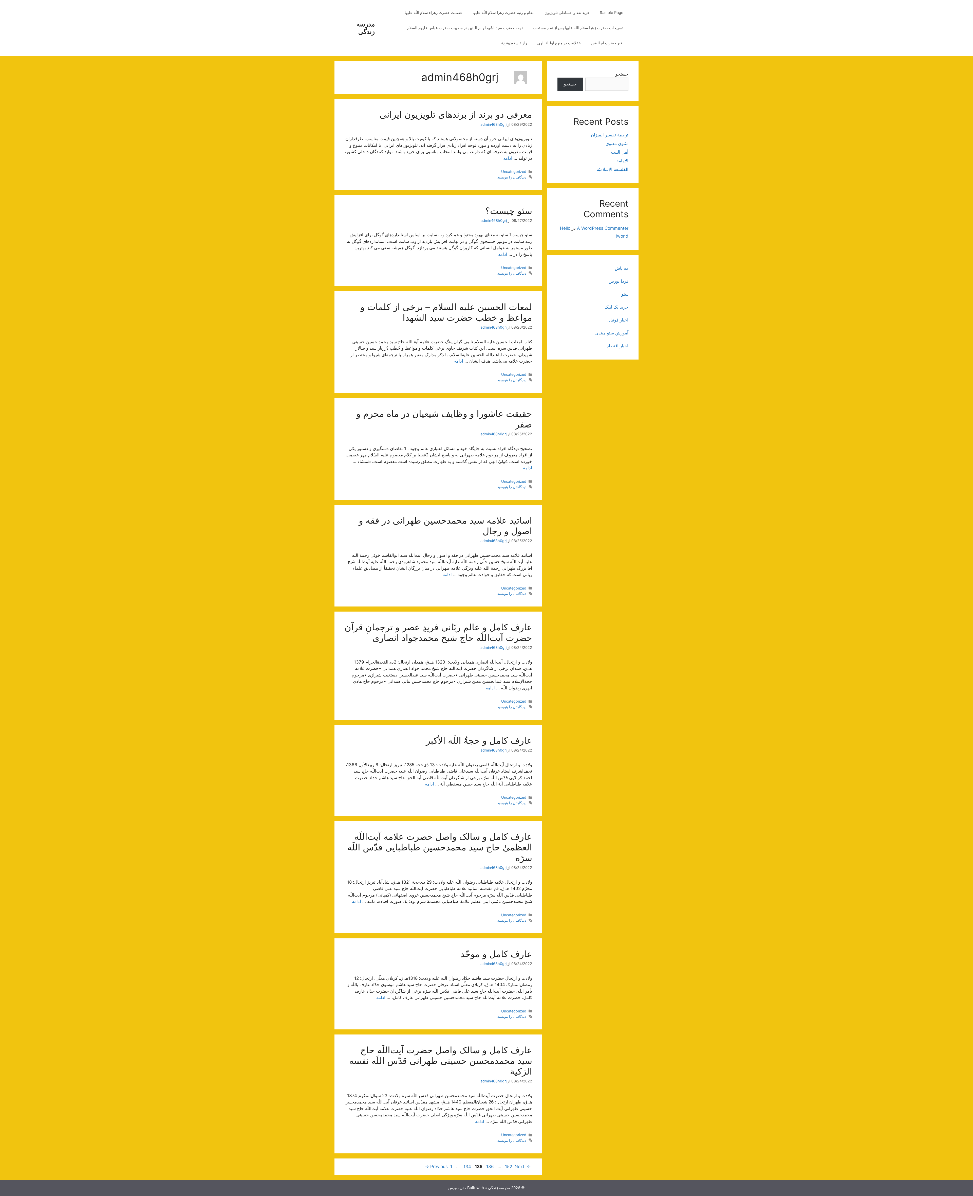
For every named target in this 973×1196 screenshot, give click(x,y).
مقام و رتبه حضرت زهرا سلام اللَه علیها (503, 12)
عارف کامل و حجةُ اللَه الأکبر (479, 740)
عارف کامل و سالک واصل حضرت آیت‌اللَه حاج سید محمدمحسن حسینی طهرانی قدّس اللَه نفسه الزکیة (440, 1061)
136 (489, 1166)
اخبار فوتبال (617, 320)
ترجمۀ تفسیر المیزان (609, 134)
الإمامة (622, 160)
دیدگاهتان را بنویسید (511, 177)
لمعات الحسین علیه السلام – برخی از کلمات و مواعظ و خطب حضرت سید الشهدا (446, 312)
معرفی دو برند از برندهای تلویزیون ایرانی (456, 114)
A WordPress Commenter (602, 228)
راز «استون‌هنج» (514, 43)
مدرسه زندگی (366, 27)
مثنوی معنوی (617, 143)
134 (466, 1166)
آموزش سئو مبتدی (611, 332)
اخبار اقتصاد (617, 345)
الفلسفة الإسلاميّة (612, 169)
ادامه (507, 158)
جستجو (621, 74)
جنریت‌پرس (457, 1187)
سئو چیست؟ (508, 210)
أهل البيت (619, 152)
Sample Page (611, 12)
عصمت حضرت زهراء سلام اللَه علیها (433, 12)
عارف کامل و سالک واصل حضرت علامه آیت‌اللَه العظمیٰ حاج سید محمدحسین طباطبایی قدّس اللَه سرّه (439, 847)
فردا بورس (618, 281)
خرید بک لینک (616, 307)
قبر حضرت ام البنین (607, 43)
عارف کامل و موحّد (496, 954)
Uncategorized (513, 171)
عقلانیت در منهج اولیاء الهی (559, 43)
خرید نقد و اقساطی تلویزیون (567, 12)
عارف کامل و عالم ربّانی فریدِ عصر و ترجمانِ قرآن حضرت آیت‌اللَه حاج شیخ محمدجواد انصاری (438, 632)
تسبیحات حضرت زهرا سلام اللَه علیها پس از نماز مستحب (578, 27)
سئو (624, 294)
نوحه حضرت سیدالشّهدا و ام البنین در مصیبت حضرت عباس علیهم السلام (465, 27)
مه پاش (621, 268)
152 (508, 1166)
